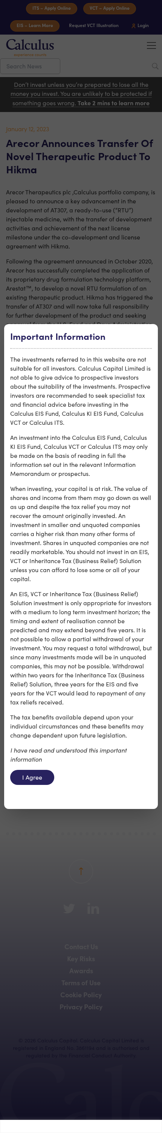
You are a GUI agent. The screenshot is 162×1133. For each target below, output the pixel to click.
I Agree (32, 777)
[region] (81, 1126)
